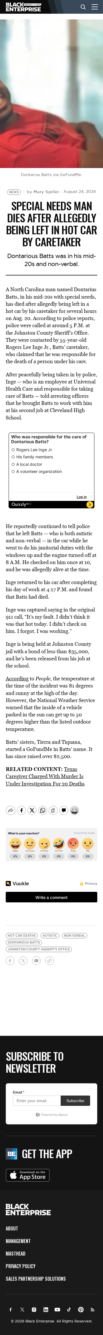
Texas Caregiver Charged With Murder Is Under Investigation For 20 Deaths (45, 776)
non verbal (74, 936)
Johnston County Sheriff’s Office (39, 949)
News (14, 192)
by (43, 191)
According (17, 678)
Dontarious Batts (24, 942)
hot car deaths (22, 936)
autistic (50, 936)
